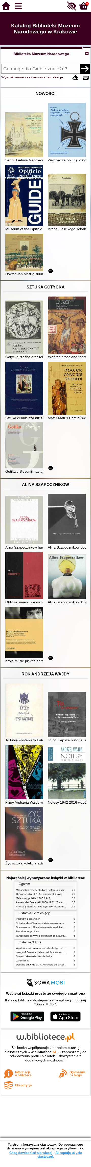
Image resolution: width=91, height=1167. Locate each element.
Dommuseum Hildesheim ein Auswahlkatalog (42, 927)
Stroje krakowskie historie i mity (34, 956)
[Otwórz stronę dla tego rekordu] (25, 135)
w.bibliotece (43, 1052)
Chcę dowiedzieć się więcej (30, 1153)
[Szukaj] (84, 68)
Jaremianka (22, 960)
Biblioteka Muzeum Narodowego (41, 54)
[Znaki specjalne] (86, 78)
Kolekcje (56, 77)
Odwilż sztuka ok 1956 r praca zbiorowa (39, 894)
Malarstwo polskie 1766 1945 (33, 898)
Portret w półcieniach (28, 918)
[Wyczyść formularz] (75, 78)
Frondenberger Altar (27, 931)
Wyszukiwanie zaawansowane (25, 77)
